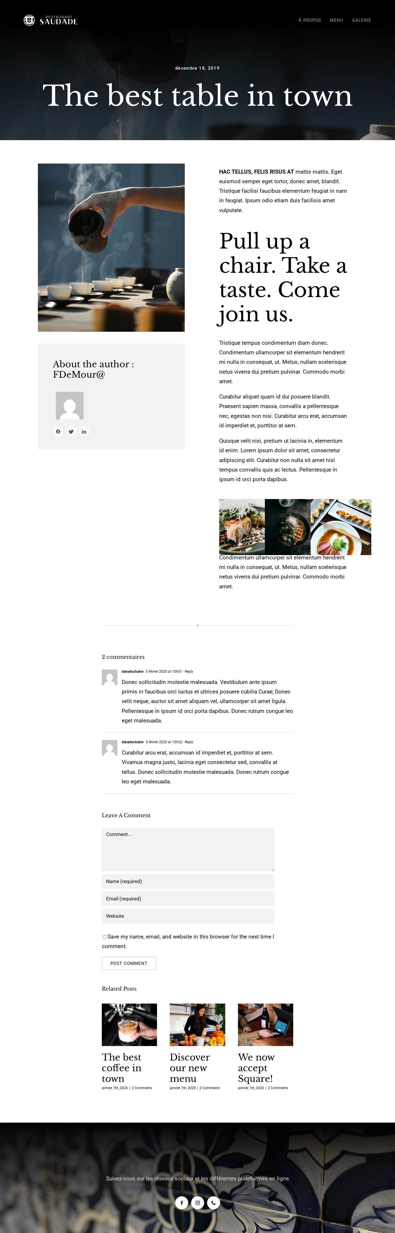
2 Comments (142, 1088)
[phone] (213, 1202)
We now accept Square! (265, 1025)
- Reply (187, 672)
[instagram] (197, 1202)
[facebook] (181, 1202)
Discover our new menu (197, 1025)
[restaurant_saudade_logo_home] (53, 17)
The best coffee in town (129, 1025)
